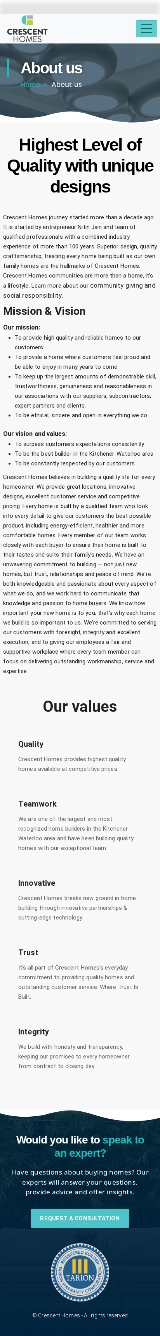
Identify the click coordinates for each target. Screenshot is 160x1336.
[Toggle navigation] (146, 29)
